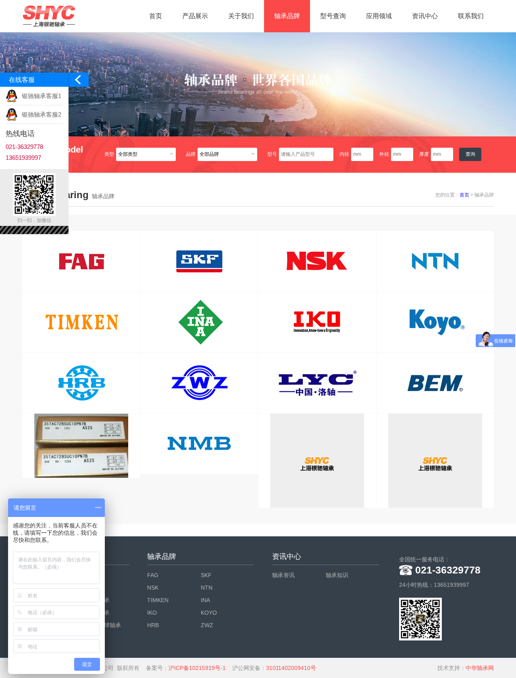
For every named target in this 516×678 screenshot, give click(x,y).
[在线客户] (79, 82)
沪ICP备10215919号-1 (197, 668)
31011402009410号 (291, 668)
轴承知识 (337, 575)
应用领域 (379, 16)
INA (205, 600)
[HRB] (81, 383)
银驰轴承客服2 (41, 114)
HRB (153, 625)
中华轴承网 (480, 668)
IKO (152, 612)
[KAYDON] (435, 461)
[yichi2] (81, 446)
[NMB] (199, 444)
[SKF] (199, 261)
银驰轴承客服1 (41, 95)
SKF (206, 575)
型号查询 (333, 16)
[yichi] (317, 461)
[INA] (199, 322)
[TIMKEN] (81, 322)
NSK (152, 587)
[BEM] (435, 383)
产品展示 (195, 16)
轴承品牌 (287, 16)
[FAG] (81, 261)
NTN (206, 587)
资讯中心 (425, 16)
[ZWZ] (199, 383)
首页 (155, 16)
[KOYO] (435, 322)
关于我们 (241, 16)
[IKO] (317, 322)
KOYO (209, 612)
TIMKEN (158, 600)
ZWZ (207, 625)
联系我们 (471, 16)
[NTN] (435, 261)
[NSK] (317, 261)
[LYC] (317, 383)
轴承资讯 (283, 575)
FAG (152, 575)
